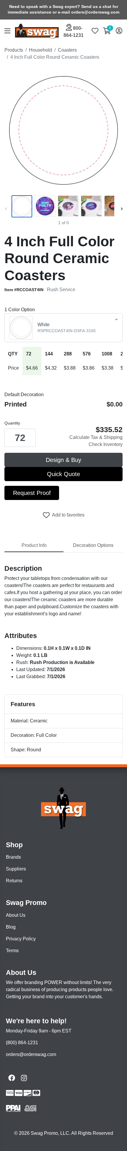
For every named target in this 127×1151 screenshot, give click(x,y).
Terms (12, 950)
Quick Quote (63, 474)
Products (13, 50)
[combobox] (63, 327)
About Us (15, 915)
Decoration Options (93, 545)
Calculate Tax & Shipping (96, 437)
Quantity (12, 423)
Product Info (34, 545)
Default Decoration (24, 394)
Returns (14, 880)
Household (40, 50)
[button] (9, 31)
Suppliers (16, 868)
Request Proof (32, 493)
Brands (13, 857)
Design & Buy (63, 460)
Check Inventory (106, 444)
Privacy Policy (21, 938)
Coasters (67, 50)
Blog (11, 926)
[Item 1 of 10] (62, 206)
